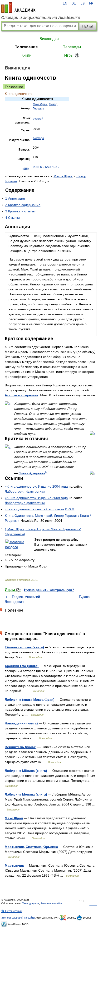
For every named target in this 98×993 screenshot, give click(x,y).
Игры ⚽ (71, 55)
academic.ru (18, 7)
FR (91, 3)
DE (74, 3)
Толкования (26, 47)
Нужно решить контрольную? (49, 590)
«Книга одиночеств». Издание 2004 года (36, 486)
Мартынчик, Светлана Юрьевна (31, 847)
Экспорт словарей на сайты (18, 917)
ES (82, 3)
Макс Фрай (40, 104)
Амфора (38, 138)
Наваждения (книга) (21, 723)
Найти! (87, 26)
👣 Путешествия (11, 911)
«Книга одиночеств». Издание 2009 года (36, 498)
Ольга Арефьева (32, 473)
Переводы (72, 47)
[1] (46, 471)
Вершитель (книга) (20, 747)
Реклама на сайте (51, 903)
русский (38, 118)
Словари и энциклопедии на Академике (40, 17)
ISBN (26, 168)
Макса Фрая (63, 176)
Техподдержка (30, 903)
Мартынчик (14, 865)
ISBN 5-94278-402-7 (46, 167)
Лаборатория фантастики (25, 491)
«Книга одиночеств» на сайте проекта (34, 509)
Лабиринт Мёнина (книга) (26, 771)
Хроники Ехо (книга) (22, 666)
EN (65, 3)
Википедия (49, 39)
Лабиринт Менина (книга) (26, 794)
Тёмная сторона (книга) (24, 647)
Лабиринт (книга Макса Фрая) (29, 699)
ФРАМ (69, 509)
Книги (26, 55)
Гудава (84, 597)
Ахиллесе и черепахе (21, 395)
